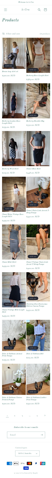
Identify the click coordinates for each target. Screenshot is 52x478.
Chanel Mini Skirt (33, 169)
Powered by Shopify (31, 473)
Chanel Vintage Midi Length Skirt (13, 311)
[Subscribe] (42, 435)
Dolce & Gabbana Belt (35, 354)
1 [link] (7, 415)
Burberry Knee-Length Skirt (37, 75)
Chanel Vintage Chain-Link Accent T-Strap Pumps (37, 263)
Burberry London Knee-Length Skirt (11, 122)
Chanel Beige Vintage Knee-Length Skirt (13, 215)
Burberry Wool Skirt (10, 169)
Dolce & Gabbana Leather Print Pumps (36, 399)
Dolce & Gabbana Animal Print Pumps (12, 355)
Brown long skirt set (10, 71)
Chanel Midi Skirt (9, 262)
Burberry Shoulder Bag (35, 121)
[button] (5, 10)
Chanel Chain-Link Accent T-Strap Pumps (38, 212)
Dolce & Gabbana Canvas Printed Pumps (12, 399)
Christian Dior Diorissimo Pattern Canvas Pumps (36, 305)
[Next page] (45, 415)
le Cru (22, 473)
